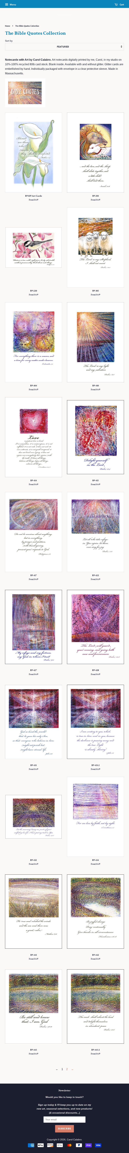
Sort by (9, 40)
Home (7, 26)
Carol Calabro (74, 1139)
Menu (12, 4)
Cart (121, 4)
